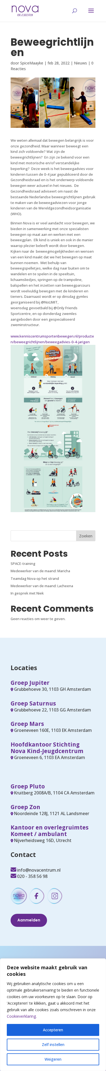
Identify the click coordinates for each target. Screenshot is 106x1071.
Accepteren (53, 1029)
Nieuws (80, 63)
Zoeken (85, 535)
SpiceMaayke (31, 63)
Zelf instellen (53, 1044)
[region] (53, 1014)
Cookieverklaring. (22, 1016)
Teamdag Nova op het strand (35, 578)
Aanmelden (28, 920)
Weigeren (53, 1059)
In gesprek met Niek (27, 593)
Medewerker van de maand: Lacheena (42, 585)
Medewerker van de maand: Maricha (40, 570)
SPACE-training (23, 563)
